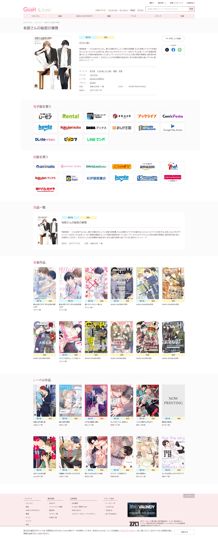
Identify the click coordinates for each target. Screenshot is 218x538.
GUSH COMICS (97, 79)
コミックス (94, 75)
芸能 (115, 71)
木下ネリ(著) (84, 43)
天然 (120, 71)
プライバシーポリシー (129, 531)
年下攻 (92, 71)
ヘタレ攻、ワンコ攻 (104, 71)
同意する (184, 532)
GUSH (93, 83)
